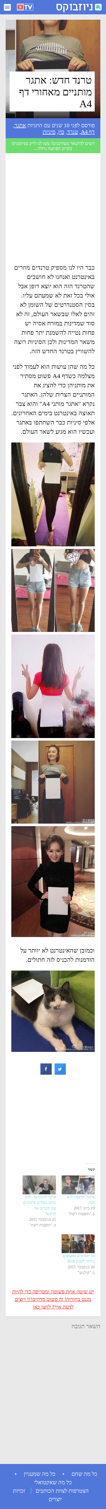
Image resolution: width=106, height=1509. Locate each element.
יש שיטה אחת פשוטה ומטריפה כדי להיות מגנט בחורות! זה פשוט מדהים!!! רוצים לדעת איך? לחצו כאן (53, 1299)
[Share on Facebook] (46, 1073)
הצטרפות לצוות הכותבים (62, 1491)
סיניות (49, 132)
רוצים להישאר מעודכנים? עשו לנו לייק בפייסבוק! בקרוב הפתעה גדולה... (53, 146)
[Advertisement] (53, 210)
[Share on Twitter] (60, 1073)
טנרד (72, 132)
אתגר (20, 125)
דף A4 (88, 132)
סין (61, 132)
